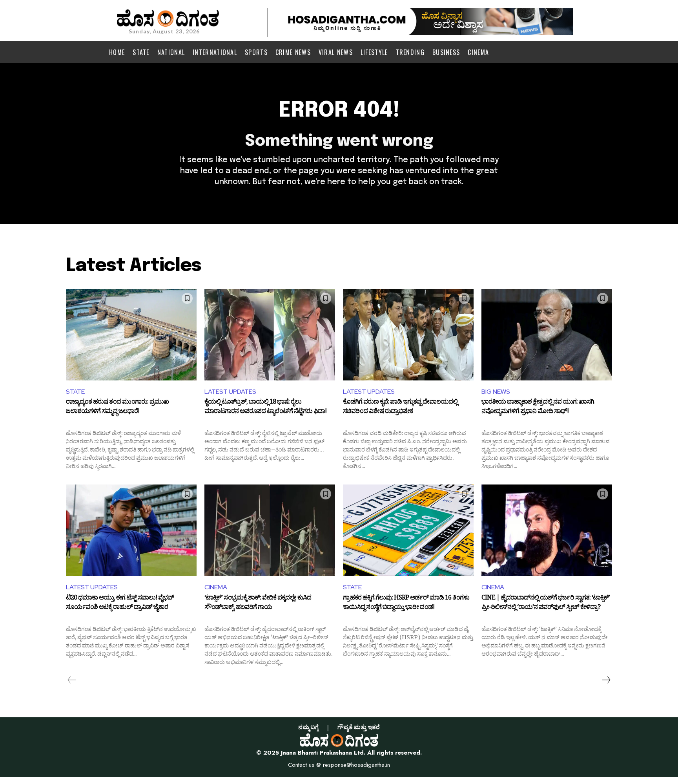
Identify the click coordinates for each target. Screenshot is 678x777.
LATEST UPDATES (230, 392)
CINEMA (215, 587)
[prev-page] (72, 680)
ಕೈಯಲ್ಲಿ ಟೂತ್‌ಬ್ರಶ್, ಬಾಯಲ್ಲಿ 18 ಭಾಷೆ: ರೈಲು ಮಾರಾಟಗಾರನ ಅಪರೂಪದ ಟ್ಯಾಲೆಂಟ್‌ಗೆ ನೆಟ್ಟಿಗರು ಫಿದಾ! (265, 407)
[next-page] (606, 680)
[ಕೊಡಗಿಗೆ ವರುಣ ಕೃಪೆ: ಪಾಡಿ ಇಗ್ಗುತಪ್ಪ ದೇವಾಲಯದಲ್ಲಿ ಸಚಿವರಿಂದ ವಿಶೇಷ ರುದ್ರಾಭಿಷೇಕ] (408, 334)
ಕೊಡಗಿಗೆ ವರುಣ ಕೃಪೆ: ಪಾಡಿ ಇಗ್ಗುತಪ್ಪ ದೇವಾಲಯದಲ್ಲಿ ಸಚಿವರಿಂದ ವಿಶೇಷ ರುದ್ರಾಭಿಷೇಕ (400, 407)
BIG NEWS (495, 392)
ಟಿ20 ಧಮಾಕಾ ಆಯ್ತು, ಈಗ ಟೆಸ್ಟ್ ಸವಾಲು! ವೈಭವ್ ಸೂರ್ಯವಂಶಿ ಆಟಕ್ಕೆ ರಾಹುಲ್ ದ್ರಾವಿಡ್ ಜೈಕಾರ (120, 603)
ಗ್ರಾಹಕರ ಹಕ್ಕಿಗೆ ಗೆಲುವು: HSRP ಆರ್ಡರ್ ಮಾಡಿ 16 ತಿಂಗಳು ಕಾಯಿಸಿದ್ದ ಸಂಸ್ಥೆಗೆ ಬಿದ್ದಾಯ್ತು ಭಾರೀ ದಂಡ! (406, 603)
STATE (75, 392)
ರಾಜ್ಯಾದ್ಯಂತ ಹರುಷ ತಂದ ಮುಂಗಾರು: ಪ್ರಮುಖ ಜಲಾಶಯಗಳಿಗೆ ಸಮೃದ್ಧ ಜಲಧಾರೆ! (117, 407)
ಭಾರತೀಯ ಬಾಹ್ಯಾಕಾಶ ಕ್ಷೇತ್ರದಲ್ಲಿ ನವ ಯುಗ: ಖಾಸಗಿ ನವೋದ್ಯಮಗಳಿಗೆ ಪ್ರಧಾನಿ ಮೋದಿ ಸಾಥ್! (537, 407)
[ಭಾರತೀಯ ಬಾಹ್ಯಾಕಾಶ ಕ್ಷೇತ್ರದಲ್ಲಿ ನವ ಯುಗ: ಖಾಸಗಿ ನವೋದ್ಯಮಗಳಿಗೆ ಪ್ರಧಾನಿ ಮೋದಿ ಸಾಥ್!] (546, 334)
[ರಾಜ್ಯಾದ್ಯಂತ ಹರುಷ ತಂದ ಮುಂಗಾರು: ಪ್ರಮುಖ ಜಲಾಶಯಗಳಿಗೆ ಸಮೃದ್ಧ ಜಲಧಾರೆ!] (131, 334)
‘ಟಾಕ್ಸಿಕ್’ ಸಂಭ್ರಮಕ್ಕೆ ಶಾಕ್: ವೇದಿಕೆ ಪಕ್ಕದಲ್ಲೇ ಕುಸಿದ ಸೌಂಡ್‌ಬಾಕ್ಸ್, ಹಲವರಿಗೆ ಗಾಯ (257, 603)
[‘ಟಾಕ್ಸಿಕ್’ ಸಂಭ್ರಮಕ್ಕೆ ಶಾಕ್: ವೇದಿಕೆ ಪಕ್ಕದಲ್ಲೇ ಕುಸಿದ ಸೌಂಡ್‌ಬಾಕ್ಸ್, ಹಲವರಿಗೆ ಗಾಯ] (269, 530)
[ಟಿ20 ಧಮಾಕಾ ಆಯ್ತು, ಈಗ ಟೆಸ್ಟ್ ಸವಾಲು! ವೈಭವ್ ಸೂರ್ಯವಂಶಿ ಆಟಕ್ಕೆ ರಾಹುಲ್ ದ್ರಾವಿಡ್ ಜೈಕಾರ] (131, 530)
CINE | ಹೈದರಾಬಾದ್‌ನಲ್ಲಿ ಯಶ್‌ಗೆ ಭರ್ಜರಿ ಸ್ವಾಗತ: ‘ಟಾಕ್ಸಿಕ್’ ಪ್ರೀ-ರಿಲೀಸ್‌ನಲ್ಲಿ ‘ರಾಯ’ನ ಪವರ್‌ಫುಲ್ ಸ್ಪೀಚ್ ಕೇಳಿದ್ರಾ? (545, 603)
